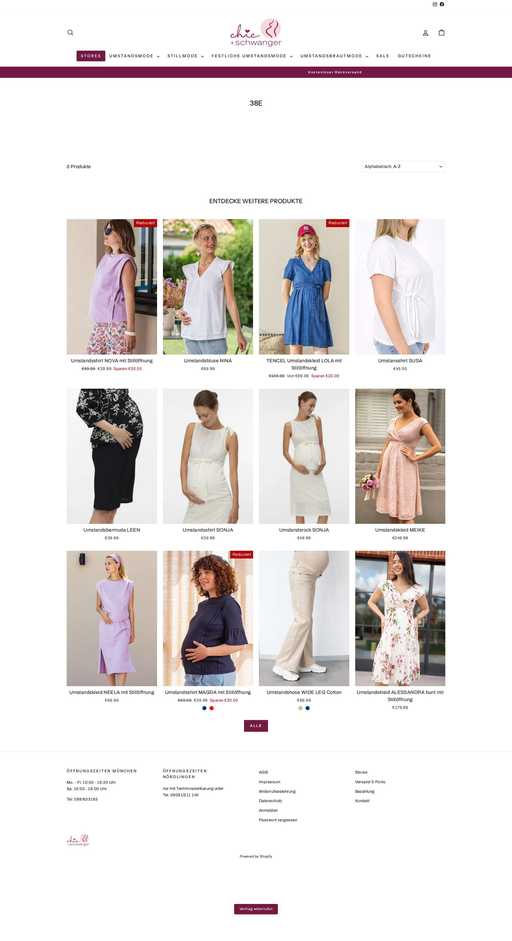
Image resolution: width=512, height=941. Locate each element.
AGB (263, 772)
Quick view (112, 349)
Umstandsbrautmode (332, 55)
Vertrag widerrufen (256, 909)
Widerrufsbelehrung (277, 791)
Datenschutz (270, 801)
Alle (256, 726)
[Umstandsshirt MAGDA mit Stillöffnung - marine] (204, 708)
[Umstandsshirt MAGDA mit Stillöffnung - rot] (211, 708)
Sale (383, 55)
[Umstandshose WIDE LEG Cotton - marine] (307, 708)
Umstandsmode (132, 55)
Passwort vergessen (278, 820)
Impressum (269, 782)
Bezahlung (364, 791)
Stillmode (183, 55)
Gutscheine (415, 55)
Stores (91, 55)
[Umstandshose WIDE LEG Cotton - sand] (300, 708)
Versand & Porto (370, 782)
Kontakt (362, 801)
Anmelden (268, 810)
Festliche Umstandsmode (250, 55)
